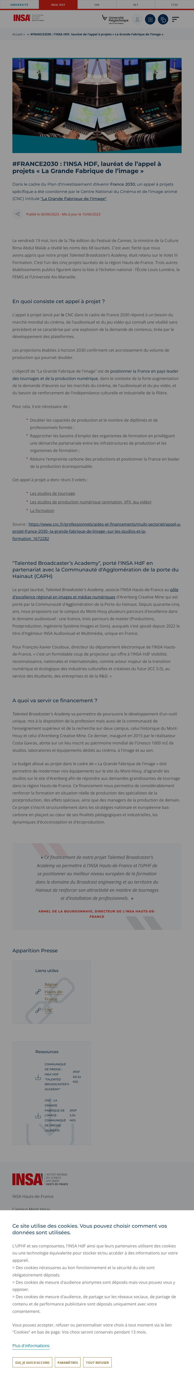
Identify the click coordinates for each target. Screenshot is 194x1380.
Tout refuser (97, 1363)
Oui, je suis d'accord (32, 1363)
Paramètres (68, 1363)
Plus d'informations (31, 1345)
